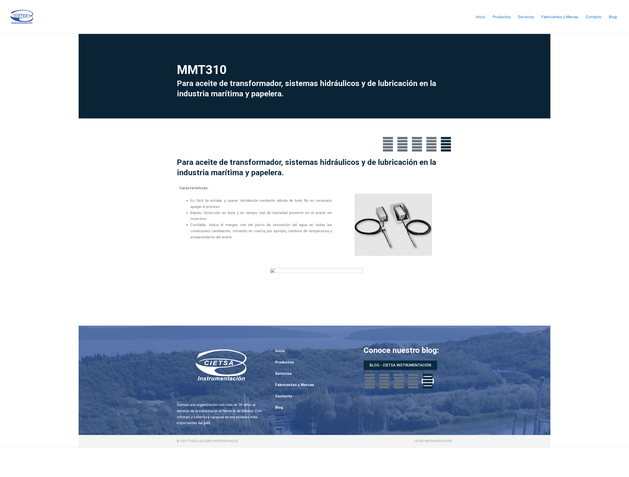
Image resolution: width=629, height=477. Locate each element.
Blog (613, 16)
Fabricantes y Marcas (560, 16)
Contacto (593, 16)
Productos (502, 16)
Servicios (526, 16)
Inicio (480, 16)
